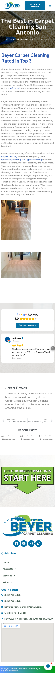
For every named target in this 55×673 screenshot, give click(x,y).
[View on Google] (7, 339)
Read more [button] (16, 358)
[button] (50, 6)
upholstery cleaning (11, 159)
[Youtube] (24, 543)
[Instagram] (31, 543)
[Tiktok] (38, 543)
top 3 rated (13, 88)
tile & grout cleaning (32, 159)
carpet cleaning (9, 156)
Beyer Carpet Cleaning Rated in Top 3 (25, 58)
